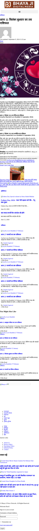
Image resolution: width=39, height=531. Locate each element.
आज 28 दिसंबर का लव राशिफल (8, 338)
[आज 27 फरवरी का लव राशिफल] (12, 231)
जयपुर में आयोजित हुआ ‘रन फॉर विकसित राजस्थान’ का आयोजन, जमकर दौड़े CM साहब (17, 477)
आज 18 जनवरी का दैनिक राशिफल (9, 369)
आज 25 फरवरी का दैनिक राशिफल (12, 281)
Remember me (6, 522)
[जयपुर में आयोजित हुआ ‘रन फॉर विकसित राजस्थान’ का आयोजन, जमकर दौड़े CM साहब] (14, 472)
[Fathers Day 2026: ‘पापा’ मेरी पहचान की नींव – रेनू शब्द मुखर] (17, 196)
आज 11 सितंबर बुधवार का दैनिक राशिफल (11, 354)
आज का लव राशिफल (14, 162)
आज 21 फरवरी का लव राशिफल (11, 297)
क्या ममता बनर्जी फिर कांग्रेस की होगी (12, 213)
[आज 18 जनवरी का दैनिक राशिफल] (9, 364)
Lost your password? (6, 525)
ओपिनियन (3, 191)
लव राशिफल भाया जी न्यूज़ (27, 162)
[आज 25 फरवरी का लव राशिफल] (12, 262)
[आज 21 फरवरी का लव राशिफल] (12, 293)
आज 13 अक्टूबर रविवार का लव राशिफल (11, 322)
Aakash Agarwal (8, 243)
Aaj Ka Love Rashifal (13, 160)
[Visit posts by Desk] (5, 37)
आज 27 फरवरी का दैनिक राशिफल (12, 250)
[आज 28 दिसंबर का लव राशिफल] (11, 332)
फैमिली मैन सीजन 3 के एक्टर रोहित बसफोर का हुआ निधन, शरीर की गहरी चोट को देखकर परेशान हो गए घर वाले (18, 495)
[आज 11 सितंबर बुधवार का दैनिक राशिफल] (9, 348)
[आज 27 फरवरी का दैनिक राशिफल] (10, 246)
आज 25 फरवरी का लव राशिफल (11, 265)
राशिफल (2, 15)
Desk (1, 41)
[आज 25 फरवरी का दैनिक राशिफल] (10, 277)
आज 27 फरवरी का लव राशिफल (11, 234)
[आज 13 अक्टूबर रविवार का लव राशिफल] (7, 317)
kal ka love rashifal (25, 160)
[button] (19, 11)
